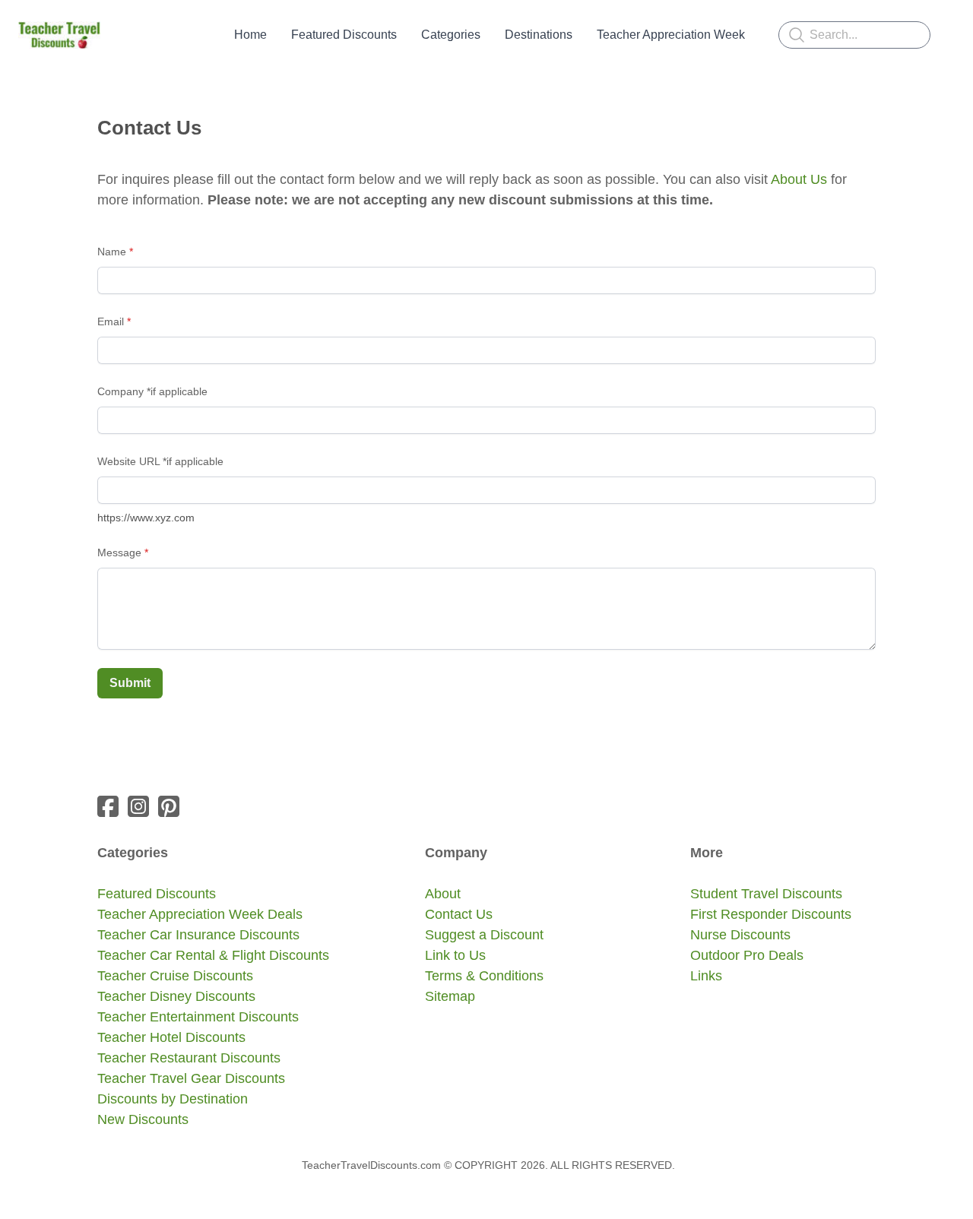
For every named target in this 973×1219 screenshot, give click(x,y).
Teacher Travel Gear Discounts (191, 1078)
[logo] (59, 35)
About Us (799, 179)
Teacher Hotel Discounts (171, 1037)
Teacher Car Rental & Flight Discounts (213, 955)
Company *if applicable (152, 391)
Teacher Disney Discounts (176, 996)
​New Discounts (143, 1119)
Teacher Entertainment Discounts (198, 1016)
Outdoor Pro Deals (746, 955)
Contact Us (459, 914)
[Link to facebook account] (108, 806)
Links (706, 975)
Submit (130, 682)
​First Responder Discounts (770, 914)
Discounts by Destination (172, 1099)
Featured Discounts (156, 893)
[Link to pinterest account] (168, 806)
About (443, 893)
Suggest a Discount (484, 934)
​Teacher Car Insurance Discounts (198, 934)
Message (119, 552)
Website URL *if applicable (160, 461)
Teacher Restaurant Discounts (188, 1057)
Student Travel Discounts (766, 893)
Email (110, 321)
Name (111, 251)
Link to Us (455, 955)
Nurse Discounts (740, 934)
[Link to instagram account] (138, 806)
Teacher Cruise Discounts (175, 975)
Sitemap (450, 996)
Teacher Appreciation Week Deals (200, 914)
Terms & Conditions (484, 975)
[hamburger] (118, 35)
